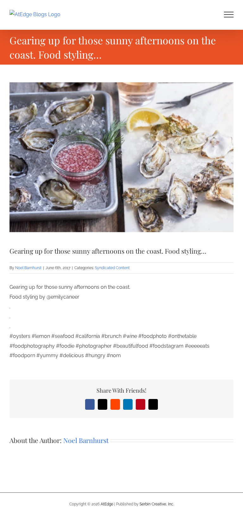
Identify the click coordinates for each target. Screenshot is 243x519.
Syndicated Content (112, 268)
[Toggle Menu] (229, 14)
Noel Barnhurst (28, 268)
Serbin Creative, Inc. (157, 504)
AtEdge (107, 504)
